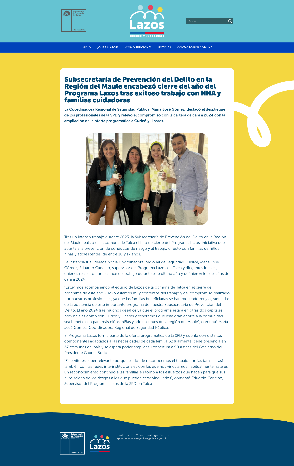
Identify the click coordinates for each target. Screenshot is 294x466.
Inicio (86, 47)
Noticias (164, 47)
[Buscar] (230, 21)
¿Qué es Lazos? (108, 47)
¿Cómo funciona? (138, 47)
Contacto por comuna (194, 47)
